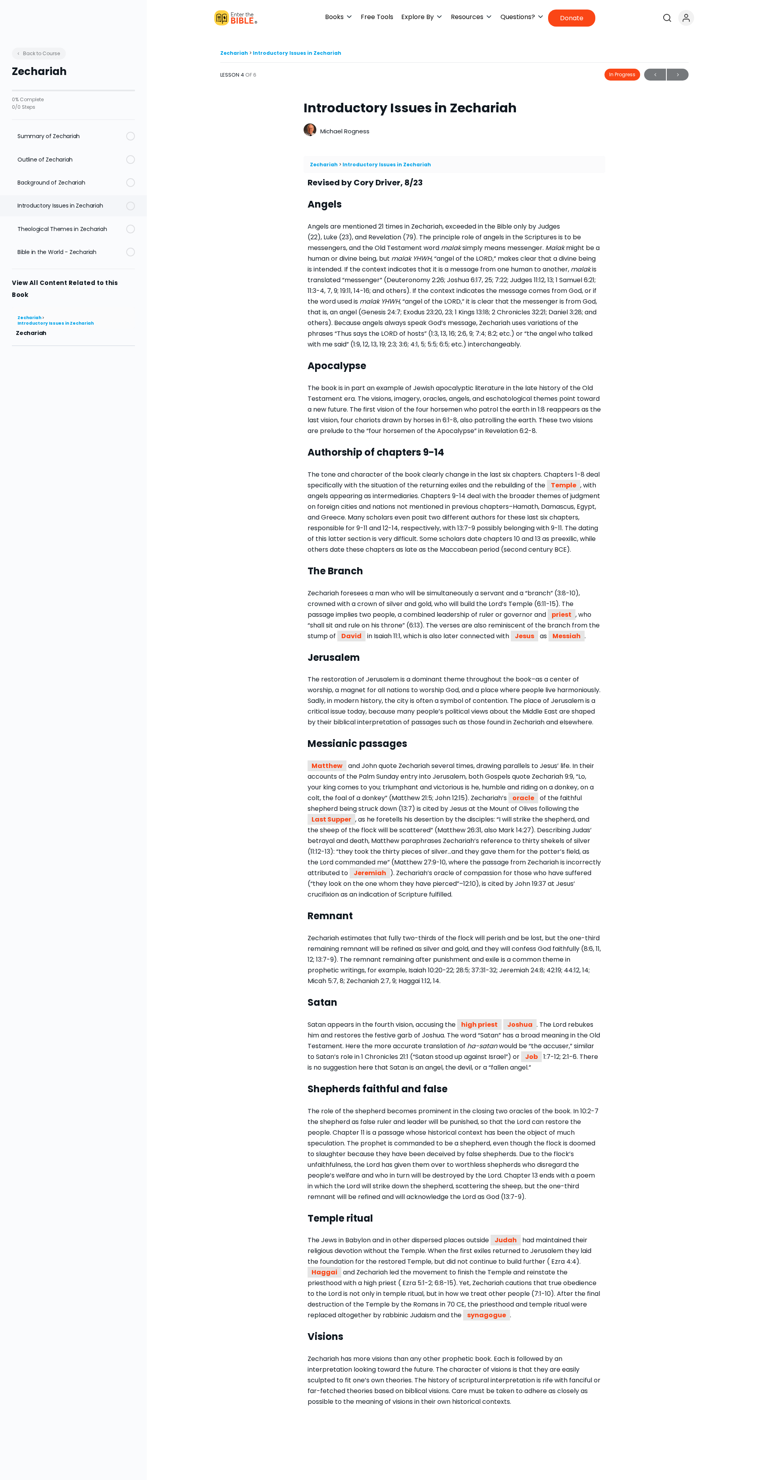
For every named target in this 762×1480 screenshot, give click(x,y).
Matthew (327, 765)
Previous (655, 75)
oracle (523, 798)
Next (678, 75)
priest (562, 614)
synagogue (486, 1315)
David (351, 636)
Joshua (520, 1024)
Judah (506, 1240)
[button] (339, 17)
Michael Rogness (344, 131)
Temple (563, 485)
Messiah (566, 636)
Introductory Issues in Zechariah (55, 323)
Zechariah (29, 318)
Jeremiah (370, 873)
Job (531, 1056)
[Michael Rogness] (310, 130)
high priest (479, 1024)
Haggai (324, 1272)
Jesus (524, 636)
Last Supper (331, 819)
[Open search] (667, 18)
